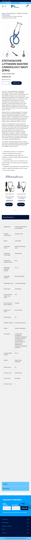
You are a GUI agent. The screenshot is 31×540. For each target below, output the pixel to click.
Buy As (4, 79)
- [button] (3, 83)
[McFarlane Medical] (15, 6)
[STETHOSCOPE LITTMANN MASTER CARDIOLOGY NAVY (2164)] (15, 22)
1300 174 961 (23, 3)
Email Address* (5, 504)
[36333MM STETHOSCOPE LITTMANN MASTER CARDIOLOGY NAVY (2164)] (7, 54)
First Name (15, 505)
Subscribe (25, 508)
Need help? (7, 3)
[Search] (5, 6)
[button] (14, 210)
